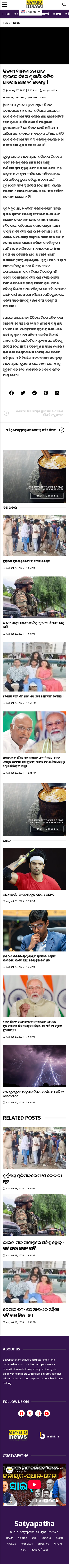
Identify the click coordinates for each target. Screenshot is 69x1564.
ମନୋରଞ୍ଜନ (43, 1544)
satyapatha (50, 90)
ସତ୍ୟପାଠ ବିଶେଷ (39, 1549)
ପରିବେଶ (11, 1544)
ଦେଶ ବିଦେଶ (27, 1544)
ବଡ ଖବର (20, 97)
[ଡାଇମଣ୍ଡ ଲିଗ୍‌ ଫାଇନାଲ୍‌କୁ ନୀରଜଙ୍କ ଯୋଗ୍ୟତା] (34, 869)
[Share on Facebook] (11, 393)
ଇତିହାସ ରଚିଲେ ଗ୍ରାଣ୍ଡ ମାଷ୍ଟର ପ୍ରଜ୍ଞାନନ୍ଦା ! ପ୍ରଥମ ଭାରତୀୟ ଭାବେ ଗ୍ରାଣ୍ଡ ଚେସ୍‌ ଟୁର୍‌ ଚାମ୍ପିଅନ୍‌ (29, 958)
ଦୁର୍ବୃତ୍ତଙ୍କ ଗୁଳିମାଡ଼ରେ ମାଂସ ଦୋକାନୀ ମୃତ (26, 561)
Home (6, 14)
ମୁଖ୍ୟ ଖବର (33, 97)
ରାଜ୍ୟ (43, 97)
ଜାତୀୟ (57, 14)
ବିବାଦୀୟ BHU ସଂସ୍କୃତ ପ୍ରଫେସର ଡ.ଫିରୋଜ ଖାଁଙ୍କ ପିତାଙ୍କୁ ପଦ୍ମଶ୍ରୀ (39, 412)
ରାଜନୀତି (44, 14)
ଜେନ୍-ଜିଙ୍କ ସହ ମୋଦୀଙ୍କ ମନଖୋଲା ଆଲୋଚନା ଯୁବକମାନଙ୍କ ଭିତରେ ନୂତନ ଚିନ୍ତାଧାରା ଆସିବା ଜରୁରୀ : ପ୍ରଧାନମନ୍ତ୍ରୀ (33, 1026)
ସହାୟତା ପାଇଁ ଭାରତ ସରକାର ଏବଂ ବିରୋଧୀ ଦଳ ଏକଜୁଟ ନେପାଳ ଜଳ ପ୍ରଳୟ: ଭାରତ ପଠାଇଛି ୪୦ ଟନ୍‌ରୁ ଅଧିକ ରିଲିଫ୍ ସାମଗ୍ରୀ (34, 762)
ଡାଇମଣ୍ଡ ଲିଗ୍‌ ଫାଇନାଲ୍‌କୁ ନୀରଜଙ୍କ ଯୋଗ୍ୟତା (29, 894)
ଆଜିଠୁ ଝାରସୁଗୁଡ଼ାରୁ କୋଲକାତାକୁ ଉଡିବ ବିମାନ (31, 430)
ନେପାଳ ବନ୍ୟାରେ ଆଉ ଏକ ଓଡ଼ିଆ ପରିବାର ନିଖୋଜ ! (33, 696)
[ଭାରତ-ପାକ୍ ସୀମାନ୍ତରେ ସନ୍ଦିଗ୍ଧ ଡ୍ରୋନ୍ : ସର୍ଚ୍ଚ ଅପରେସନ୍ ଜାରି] (34, 597)
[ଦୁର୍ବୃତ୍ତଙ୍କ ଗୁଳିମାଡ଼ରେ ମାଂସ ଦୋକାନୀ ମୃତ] (34, 535)
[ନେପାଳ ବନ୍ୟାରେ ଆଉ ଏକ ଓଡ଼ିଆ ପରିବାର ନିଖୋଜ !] (34, 667)
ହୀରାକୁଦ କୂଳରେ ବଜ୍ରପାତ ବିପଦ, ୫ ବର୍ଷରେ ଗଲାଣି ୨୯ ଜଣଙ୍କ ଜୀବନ (33, 1094)
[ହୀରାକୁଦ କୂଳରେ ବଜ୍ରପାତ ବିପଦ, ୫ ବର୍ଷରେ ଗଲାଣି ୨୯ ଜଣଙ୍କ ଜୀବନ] (34, 1066)
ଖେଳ (23, 1549)
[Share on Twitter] (23, 393)
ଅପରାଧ (9, 97)
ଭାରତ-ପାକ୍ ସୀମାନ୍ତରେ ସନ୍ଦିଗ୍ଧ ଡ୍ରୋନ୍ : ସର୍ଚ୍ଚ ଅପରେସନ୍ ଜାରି (33, 625)
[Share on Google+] (34, 393)
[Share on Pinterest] (46, 393)
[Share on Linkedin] (57, 393)
